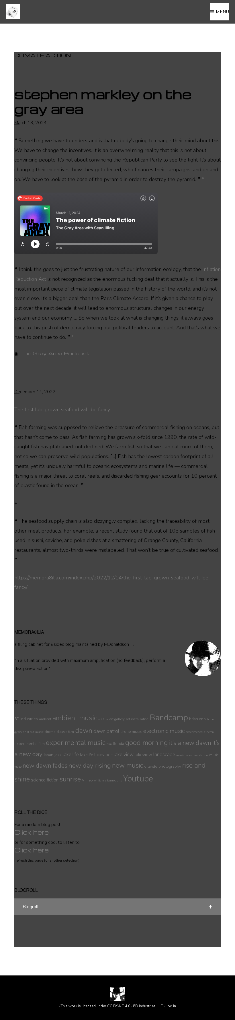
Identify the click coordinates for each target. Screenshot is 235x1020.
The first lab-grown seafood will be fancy (62, 409)
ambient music (74, 718)
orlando (150, 766)
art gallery (117, 719)
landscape (164, 754)
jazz (58, 755)
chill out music (33, 732)
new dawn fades (45, 765)
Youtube (138, 778)
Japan (48, 755)
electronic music (164, 731)
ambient (45, 719)
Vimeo (87, 780)
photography (169, 766)
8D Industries (26, 719)
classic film (65, 731)
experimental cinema (200, 732)
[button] (117, 906)
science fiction (44, 780)
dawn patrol (106, 731)
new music (127, 765)
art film (103, 719)
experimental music (75, 743)
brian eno (197, 719)
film (109, 744)
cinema (50, 731)
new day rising (89, 765)
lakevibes (103, 755)
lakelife (86, 755)
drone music (131, 731)
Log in (171, 1006)
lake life (71, 754)
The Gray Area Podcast (54, 353)
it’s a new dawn (190, 743)
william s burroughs (108, 780)
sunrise (70, 779)
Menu (222, 11)
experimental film (29, 743)
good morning (146, 743)
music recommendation (192, 755)
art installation (137, 719)
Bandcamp (169, 717)
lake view (124, 754)
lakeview (143, 755)
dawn (83, 730)
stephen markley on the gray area (102, 101)
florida (118, 743)
